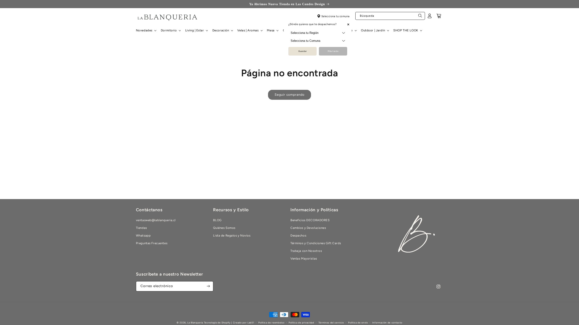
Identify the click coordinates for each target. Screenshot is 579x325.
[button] (145, 30)
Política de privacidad (301, 322)
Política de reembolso (271, 322)
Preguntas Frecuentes (151, 243)
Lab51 (250, 322)
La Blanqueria (195, 322)
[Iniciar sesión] (429, 17)
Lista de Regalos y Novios (231, 235)
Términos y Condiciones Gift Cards (315, 243)
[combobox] (390, 16)
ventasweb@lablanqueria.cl (156, 220)
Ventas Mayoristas (303, 258)
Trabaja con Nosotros (306, 251)
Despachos (298, 235)
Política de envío (358, 322)
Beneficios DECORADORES (310, 220)
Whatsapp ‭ (144, 235)
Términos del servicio (331, 322)
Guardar (302, 51)
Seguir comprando (289, 95)
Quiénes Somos (224, 228)
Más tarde (333, 51)
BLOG (217, 220)
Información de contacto (387, 322)
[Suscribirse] (208, 286)
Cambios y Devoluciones (308, 228)
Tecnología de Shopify (217, 322)
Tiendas (141, 228)
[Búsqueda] (420, 17)
